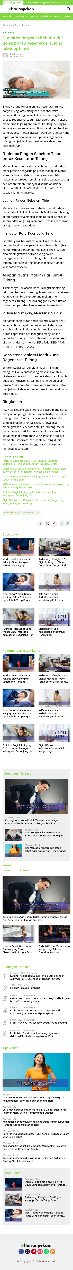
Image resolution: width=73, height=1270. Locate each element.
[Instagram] (40, 1252)
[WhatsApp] (46, 1252)
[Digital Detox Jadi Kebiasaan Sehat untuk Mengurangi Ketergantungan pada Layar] (54, 617)
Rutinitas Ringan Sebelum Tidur (21, 512)
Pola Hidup (8, 32)
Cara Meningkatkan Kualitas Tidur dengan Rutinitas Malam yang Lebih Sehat (36, 1135)
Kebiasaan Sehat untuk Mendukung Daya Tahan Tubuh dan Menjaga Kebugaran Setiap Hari (36, 1123)
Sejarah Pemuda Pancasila (25, 987)
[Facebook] (21, 1252)
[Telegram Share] (61, 523)
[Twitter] (27, 1252)
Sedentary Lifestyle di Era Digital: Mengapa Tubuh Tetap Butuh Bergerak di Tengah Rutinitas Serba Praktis (34, 470)
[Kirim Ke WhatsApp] (67, 523)
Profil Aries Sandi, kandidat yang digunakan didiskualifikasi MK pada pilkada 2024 (35, 1035)
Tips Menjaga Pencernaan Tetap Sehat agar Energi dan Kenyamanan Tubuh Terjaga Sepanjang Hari (45, 849)
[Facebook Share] (40, 523)
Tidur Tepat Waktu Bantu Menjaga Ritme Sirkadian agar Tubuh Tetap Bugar (34, 478)
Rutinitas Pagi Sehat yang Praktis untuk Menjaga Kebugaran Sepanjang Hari (30, 494)
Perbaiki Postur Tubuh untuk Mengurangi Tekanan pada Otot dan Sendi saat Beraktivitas (54, 949)
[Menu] (5, 9)
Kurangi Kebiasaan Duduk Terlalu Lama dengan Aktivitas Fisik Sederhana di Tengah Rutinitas (32, 822)
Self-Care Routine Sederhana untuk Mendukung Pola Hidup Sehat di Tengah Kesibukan (36, 486)
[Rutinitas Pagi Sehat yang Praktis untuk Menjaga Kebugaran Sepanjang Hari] (18, 617)
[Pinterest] (33, 1252)
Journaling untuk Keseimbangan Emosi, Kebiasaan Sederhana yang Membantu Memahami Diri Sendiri (44, 834)
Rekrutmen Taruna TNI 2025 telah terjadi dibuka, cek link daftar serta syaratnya (40, 1000)
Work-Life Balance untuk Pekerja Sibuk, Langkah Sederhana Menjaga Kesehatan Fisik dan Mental (30, 462)
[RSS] (52, 1252)
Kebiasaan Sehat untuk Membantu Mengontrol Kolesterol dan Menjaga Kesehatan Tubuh (35, 1147)
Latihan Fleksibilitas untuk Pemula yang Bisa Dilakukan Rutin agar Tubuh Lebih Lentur (18, 949)
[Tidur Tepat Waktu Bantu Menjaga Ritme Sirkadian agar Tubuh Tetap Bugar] (18, 582)
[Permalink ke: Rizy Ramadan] (5, 55)
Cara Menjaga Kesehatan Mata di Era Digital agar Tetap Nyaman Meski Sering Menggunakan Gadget (34, 1111)
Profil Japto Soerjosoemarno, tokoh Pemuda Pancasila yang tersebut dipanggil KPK (35, 1012)
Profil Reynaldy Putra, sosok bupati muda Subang (38, 1022)
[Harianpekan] (21, 9)
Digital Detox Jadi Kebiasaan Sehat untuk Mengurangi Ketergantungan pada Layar (33, 502)
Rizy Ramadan (16, 54)
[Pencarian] (68, 9)
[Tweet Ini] (47, 523)
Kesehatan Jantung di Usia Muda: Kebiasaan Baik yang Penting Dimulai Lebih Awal (34, 1160)
